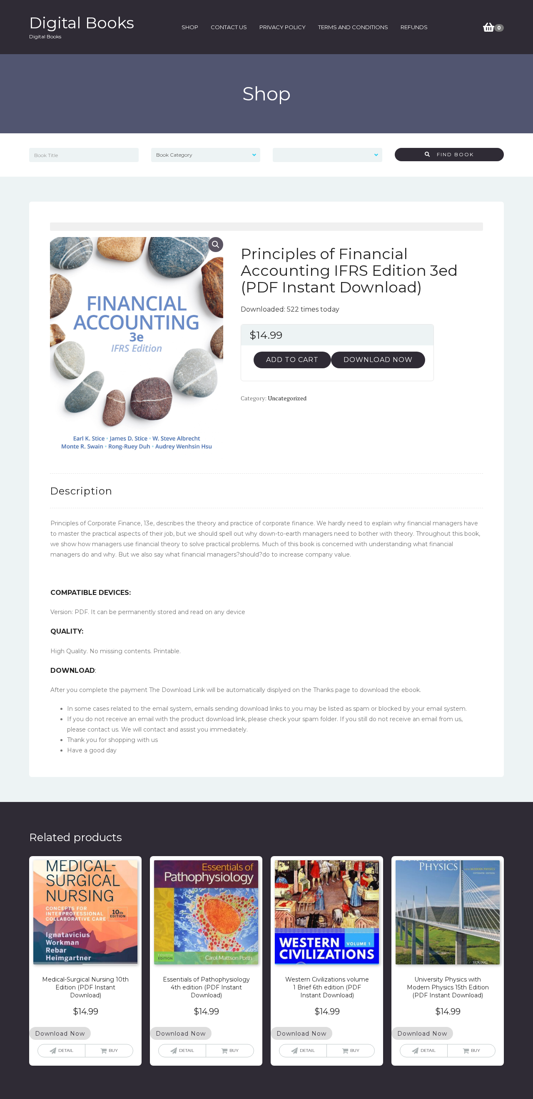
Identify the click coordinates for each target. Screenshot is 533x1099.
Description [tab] (81, 491)
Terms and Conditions (353, 27)
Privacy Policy (282, 27)
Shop (190, 27)
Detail (65, 1050)
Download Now (378, 360)
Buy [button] (113, 1050)
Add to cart (292, 360)
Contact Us (229, 27)
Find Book (452, 154)
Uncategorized (287, 398)
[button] (215, 244)
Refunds (414, 27)
